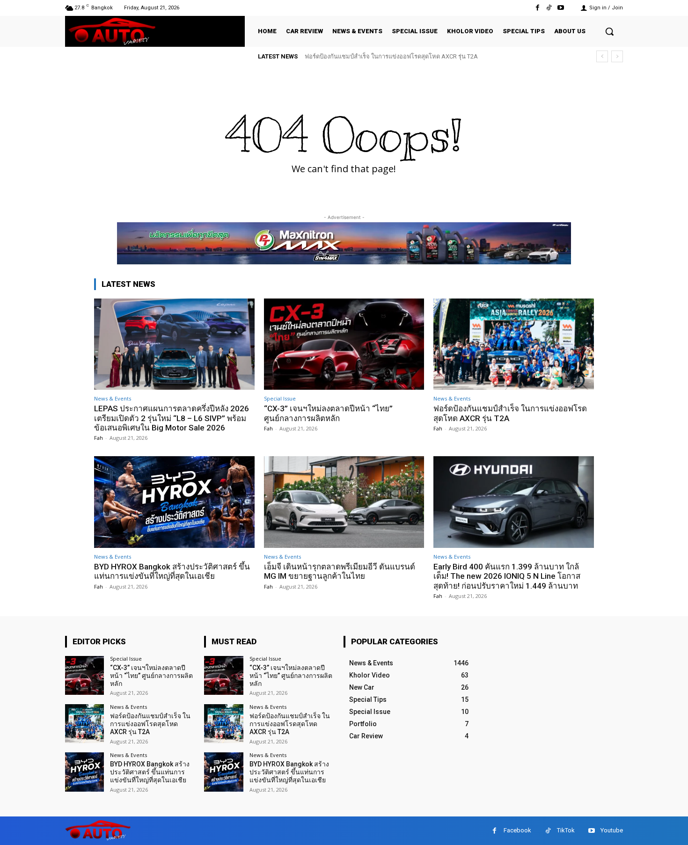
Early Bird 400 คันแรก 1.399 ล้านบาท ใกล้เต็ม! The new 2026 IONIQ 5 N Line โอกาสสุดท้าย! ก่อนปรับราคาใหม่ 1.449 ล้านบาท (506, 576)
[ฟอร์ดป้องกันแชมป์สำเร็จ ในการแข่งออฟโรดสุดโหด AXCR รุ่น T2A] (513, 344)
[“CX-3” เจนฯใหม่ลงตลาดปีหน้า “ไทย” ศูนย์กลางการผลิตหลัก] (344, 344)
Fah (98, 437)
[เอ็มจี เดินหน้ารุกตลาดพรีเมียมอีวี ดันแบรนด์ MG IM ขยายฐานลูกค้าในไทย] (344, 501)
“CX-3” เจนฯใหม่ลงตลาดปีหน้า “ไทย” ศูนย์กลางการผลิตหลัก (328, 413)
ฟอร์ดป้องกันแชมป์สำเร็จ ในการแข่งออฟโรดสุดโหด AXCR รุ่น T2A (391, 56)
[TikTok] (549, 8)
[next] (617, 56)
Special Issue (280, 398)
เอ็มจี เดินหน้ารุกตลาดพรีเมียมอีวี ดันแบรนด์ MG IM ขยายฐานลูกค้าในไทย (339, 571)
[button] (609, 31)
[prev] (602, 56)
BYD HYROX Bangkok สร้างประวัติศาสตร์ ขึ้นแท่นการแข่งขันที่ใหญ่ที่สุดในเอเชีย (172, 571)
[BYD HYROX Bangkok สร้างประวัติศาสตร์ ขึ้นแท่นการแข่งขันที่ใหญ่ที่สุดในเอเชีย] (174, 501)
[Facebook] (537, 8)
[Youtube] (561, 8)
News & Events (112, 398)
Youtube (611, 830)
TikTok (566, 830)
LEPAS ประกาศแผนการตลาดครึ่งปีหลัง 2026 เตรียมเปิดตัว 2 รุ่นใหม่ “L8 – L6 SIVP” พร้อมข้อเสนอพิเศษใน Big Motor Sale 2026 (171, 418)
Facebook (517, 830)
